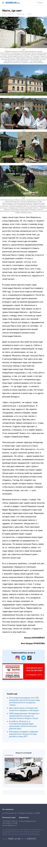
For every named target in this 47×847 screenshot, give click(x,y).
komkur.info (6, 833)
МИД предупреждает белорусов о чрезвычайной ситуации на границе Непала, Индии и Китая (24, 716)
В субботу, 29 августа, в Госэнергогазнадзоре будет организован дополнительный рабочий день (22, 725)
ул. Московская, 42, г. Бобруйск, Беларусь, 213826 (21, 813)
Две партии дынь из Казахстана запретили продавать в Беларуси (24, 709)
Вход (40, 3)
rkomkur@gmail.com (9, 825)
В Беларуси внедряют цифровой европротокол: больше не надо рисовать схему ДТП (23, 734)
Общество (20, 14)
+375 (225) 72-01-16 (9, 821)
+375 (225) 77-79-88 (9, 823)
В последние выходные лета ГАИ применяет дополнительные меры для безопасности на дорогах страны (24, 701)
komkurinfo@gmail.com (27, 821)
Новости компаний (23, 753)
